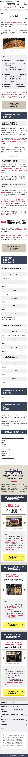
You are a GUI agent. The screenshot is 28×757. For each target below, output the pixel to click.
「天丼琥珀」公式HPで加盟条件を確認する (13, 624)
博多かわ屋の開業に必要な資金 (13, 76)
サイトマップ (4, 728)
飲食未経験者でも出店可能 (12, 67)
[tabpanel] (14, 522)
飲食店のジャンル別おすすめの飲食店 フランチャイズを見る (14, 105)
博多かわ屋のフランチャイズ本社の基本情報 (14, 86)
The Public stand (6, 449)
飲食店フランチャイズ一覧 (8, 440)
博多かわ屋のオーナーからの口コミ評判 (13, 84)
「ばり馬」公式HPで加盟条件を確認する (13, 557)
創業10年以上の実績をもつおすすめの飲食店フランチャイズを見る (14, 248)
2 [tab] (14, 530)
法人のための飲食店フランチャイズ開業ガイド (12, 1)
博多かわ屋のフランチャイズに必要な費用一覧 (15, 74)
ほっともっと (5, 447)
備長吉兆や (4, 453)
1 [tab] (12, 530)
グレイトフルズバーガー (8, 458)
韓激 (3, 442)
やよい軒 (4, 451)
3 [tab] (16, 530)
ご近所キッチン (5, 444)
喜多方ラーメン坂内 (6, 455)
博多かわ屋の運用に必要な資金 (13, 79)
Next (24, 522)
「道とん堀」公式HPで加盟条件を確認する (13, 692)
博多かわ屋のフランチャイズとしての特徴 (14, 60)
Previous (3, 522)
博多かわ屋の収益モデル (11, 81)
